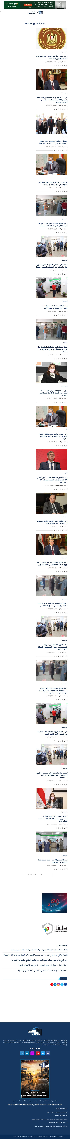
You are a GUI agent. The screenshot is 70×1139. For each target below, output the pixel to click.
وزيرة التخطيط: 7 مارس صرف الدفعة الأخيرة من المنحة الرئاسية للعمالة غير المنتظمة (53, 393)
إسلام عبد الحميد (60, 485)
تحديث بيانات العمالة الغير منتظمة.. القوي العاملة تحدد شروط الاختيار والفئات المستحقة (51, 775)
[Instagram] (32, 1053)
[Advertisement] (35, 1006)
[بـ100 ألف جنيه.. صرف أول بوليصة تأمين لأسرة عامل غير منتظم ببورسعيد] (51, 164)
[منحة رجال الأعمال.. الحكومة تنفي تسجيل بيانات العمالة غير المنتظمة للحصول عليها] (51, 246)
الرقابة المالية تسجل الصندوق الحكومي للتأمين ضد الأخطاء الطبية (42, 965)
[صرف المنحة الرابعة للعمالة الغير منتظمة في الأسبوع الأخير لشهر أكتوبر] (51, 713)
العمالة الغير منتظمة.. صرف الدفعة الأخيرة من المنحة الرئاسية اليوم (54, 307)
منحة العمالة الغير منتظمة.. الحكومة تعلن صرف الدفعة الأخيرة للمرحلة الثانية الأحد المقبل (52, 349)
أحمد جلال (61, 527)
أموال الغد (61, 105)
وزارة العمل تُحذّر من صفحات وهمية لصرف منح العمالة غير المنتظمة (51, 57)
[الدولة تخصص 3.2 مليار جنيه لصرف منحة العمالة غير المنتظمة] (51, 842)
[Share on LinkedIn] (60, 66)
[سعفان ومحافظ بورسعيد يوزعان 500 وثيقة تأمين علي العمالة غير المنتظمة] (51, 123)
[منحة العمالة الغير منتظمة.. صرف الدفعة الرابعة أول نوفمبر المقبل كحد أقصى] (51, 585)
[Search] (1, 12)
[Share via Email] (54, 66)
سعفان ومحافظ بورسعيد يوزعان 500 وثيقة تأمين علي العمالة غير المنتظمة (53, 142)
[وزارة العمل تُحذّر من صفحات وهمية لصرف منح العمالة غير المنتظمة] (51, 38)
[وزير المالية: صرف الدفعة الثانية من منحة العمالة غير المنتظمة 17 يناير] (51, 503)
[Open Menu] (69, 12)
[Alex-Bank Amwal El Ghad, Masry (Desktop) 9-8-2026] (35, 2)
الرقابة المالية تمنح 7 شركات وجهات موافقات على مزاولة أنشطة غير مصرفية (39, 950)
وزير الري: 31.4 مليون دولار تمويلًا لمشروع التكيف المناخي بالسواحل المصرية (39, 960)
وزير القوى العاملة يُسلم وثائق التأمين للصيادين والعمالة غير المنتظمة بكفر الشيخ (53, 436)
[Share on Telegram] (56, 66)
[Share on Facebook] (66, 66)
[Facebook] (48, 1053)
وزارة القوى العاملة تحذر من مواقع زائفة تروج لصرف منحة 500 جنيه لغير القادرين (52, 563)
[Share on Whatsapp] (58, 66)
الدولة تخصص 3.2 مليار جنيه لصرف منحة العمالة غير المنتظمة (52, 861)
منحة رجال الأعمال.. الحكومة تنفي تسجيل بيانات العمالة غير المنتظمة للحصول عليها (51, 266)
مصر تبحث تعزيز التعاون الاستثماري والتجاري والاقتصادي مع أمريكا (42, 970)
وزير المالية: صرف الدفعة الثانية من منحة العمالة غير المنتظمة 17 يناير (52, 522)
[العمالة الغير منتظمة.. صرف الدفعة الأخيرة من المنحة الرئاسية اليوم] (51, 287)
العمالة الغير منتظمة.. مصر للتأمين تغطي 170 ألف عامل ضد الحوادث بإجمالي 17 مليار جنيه (52, 480)
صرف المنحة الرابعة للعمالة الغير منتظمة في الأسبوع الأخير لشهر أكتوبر (52, 733)
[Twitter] (43, 1053)
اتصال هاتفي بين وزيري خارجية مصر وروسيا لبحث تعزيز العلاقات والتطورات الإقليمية (35, 955)
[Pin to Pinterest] (62, 66)
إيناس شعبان (61, 62)
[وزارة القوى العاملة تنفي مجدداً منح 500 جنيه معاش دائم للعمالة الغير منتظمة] (51, 205)
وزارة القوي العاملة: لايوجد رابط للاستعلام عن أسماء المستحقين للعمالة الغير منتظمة (52, 647)
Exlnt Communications (58, 1136)
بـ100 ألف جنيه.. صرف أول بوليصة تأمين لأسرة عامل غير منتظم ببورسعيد (53, 183)
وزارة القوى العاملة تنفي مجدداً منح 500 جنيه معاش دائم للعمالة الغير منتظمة (52, 224)
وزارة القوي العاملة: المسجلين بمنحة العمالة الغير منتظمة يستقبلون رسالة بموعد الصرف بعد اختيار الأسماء (53, 690)
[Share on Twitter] (64, 66)
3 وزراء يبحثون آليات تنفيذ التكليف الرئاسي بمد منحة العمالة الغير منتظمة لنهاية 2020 (52, 819)
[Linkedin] (27, 1053)
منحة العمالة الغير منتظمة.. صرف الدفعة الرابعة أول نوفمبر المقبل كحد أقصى (52, 604)
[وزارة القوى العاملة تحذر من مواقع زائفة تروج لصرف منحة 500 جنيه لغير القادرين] (51, 544)
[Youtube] (38, 1053)
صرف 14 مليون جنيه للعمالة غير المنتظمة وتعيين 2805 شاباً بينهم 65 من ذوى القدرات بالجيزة (52, 100)
